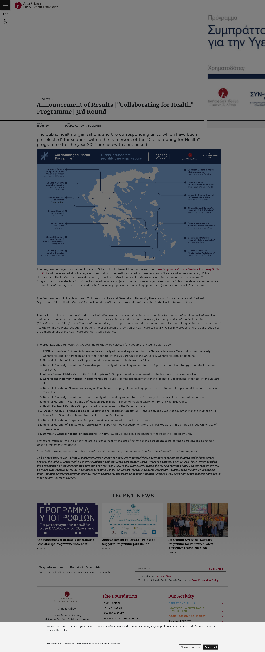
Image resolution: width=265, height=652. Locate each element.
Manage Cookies (190, 647)
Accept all (211, 647)
